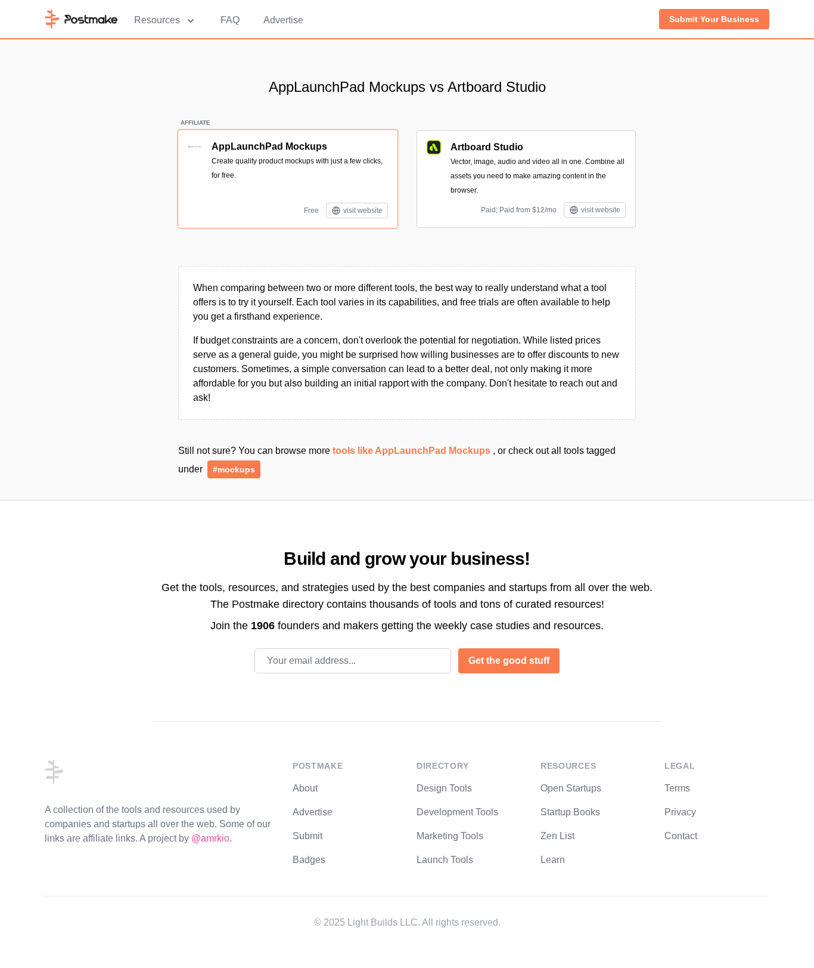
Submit (307, 836)
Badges (309, 860)
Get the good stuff (508, 660)
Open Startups (570, 788)
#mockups (234, 469)
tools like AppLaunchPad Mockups (413, 451)
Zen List (557, 836)
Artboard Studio (487, 147)
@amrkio (210, 838)
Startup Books (570, 812)
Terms (677, 788)
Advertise (283, 20)
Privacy (680, 812)
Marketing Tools (450, 836)
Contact (680, 836)
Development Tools (457, 812)
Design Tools (444, 788)
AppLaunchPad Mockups (269, 146)
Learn (552, 860)
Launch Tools (445, 860)
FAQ (230, 20)
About (305, 788)
